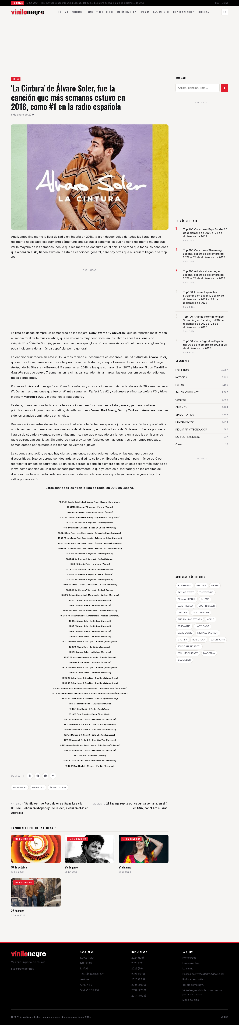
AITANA (205, 599)
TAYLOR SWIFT (186, 592)
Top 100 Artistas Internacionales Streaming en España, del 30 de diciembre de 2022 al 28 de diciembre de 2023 (203, 322)
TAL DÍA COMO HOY (92, 973)
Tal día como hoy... (193, 984)
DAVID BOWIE (185, 633)
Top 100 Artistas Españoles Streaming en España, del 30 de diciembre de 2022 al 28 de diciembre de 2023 (203, 297)
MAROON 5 (38, 787)
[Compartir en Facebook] (37, 776)
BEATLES (201, 585)
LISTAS (16, 78)
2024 (137, 957)
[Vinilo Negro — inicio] (27, 12)
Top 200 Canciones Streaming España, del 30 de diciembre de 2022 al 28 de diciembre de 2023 (204, 254)
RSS (217, 3)
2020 (139, 979)
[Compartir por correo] (53, 776)
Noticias (77, 12)
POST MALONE (201, 612)
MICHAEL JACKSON (207, 633)
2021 (138, 973)
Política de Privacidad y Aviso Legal (203, 973)
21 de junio (125, 867)
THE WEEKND (206, 592)
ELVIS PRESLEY (186, 606)
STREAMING (184, 626)
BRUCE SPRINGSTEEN (189, 646)
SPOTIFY (182, 639)
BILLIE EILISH (184, 660)
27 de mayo (17, 910)
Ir (224, 88)
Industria (203, 12)
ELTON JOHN (218, 639)
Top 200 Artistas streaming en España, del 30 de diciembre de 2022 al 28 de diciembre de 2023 (204, 275)
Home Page (189, 957)
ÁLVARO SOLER (58, 787)
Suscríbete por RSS (22, 968)
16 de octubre (19, 867)
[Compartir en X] (30, 776)
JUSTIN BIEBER (207, 606)
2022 (138, 968)
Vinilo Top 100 (104, 12)
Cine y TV (145, 12)
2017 (138, 995)
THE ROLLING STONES (190, 619)
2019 (138, 984)
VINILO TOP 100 (89, 990)
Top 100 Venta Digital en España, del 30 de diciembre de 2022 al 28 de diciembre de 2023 (205, 345)
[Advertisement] (119, 44)
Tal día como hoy (126, 12)
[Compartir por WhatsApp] (45, 776)
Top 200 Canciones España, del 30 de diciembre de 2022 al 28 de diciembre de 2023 (205, 233)
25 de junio (71, 867)
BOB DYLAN (198, 639)
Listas (225, 3)
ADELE (210, 619)
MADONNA (209, 653)
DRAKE (215, 585)
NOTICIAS (86, 963)
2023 (137, 963)
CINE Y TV (86, 984)
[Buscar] (224, 12)
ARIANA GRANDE (187, 599)
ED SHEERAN (20, 787)
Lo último (62, 12)
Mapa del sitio (190, 999)
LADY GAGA (202, 626)
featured (85, 979)
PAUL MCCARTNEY (188, 653)
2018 (138, 990)
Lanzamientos (161, 12)
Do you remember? (183, 12)
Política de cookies (193, 979)
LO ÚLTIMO (87, 957)
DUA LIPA (183, 612)
